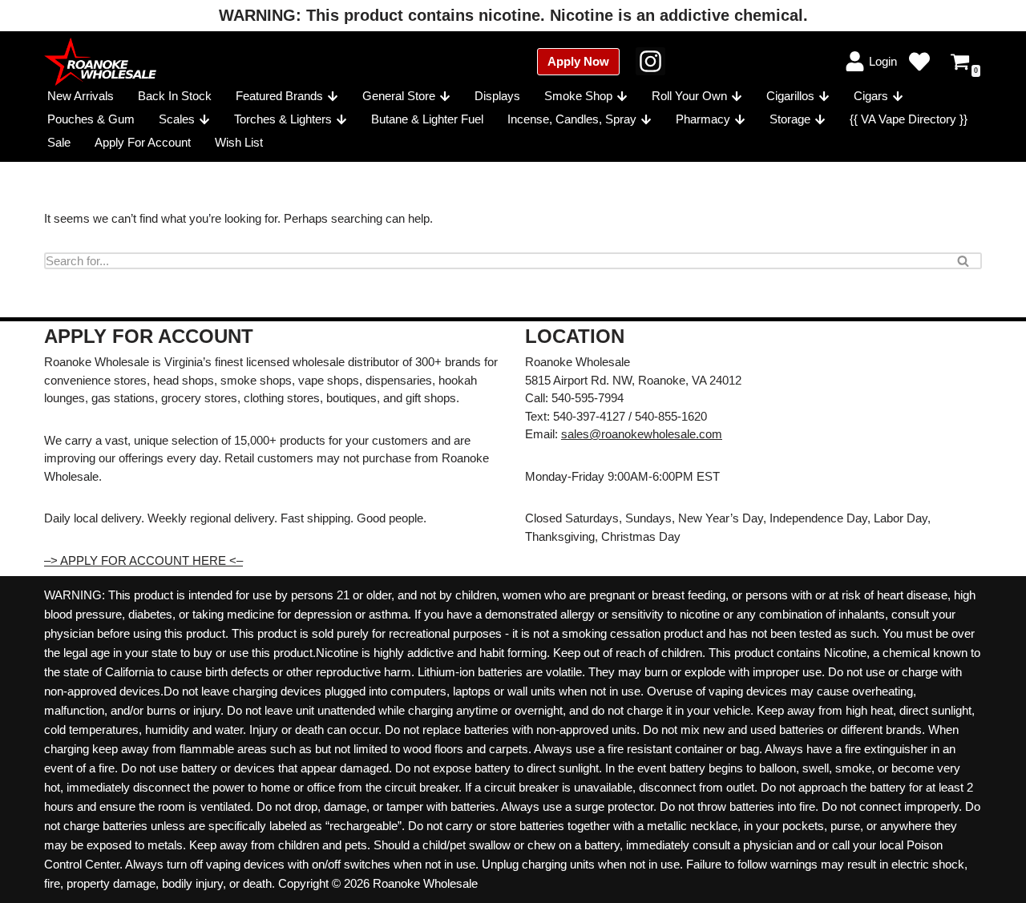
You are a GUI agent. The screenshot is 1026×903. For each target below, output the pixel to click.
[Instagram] (650, 61)
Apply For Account (143, 142)
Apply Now (578, 61)
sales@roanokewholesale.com (641, 434)
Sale (59, 142)
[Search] (964, 260)
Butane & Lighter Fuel (427, 119)
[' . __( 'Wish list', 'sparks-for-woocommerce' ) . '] (919, 61)
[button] (332, 96)
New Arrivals (80, 96)
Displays (497, 96)
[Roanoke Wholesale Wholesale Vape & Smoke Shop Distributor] (100, 62)
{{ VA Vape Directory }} (908, 119)
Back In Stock (175, 96)
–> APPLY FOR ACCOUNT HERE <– (143, 560)
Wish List (239, 142)
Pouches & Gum (91, 119)
